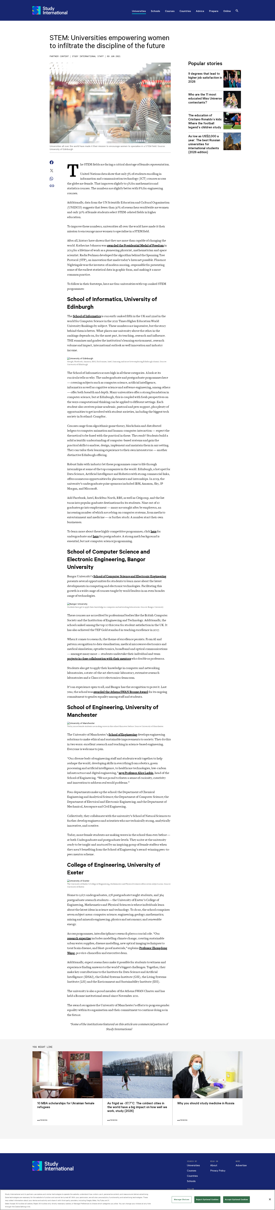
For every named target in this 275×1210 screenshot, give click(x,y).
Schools (155, 11)
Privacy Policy (217, 1170)
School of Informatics (87, 316)
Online (227, 11)
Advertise (241, 1165)
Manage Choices (181, 1200)
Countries (185, 11)
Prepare (213, 11)
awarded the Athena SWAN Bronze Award (120, 692)
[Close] (269, 1199)
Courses (170, 11)
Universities (139, 11)
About (213, 1165)
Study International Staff (88, 56)
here (154, 531)
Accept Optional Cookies (236, 1200)
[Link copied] (52, 186)
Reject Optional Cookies (207, 1200)
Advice (200, 11)
